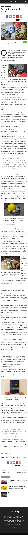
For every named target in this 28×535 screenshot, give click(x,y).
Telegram (24, 457)
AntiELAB (6, 457)
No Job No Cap (11, 493)
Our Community (7, 6)
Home (2, 4)
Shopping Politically (5, 472)
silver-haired (19, 457)
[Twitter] (14, 528)
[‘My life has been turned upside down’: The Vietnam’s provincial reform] (4, 488)
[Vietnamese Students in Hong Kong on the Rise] (4, 482)
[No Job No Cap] (4, 494)
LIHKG (14, 457)
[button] (26, 2)
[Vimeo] (17, 528)
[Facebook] (10, 528)
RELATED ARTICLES (5, 476)
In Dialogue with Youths (22, 472)
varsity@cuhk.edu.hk (16, 524)
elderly (10, 457)
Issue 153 (6, 4)
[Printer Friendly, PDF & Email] (25, 42)
